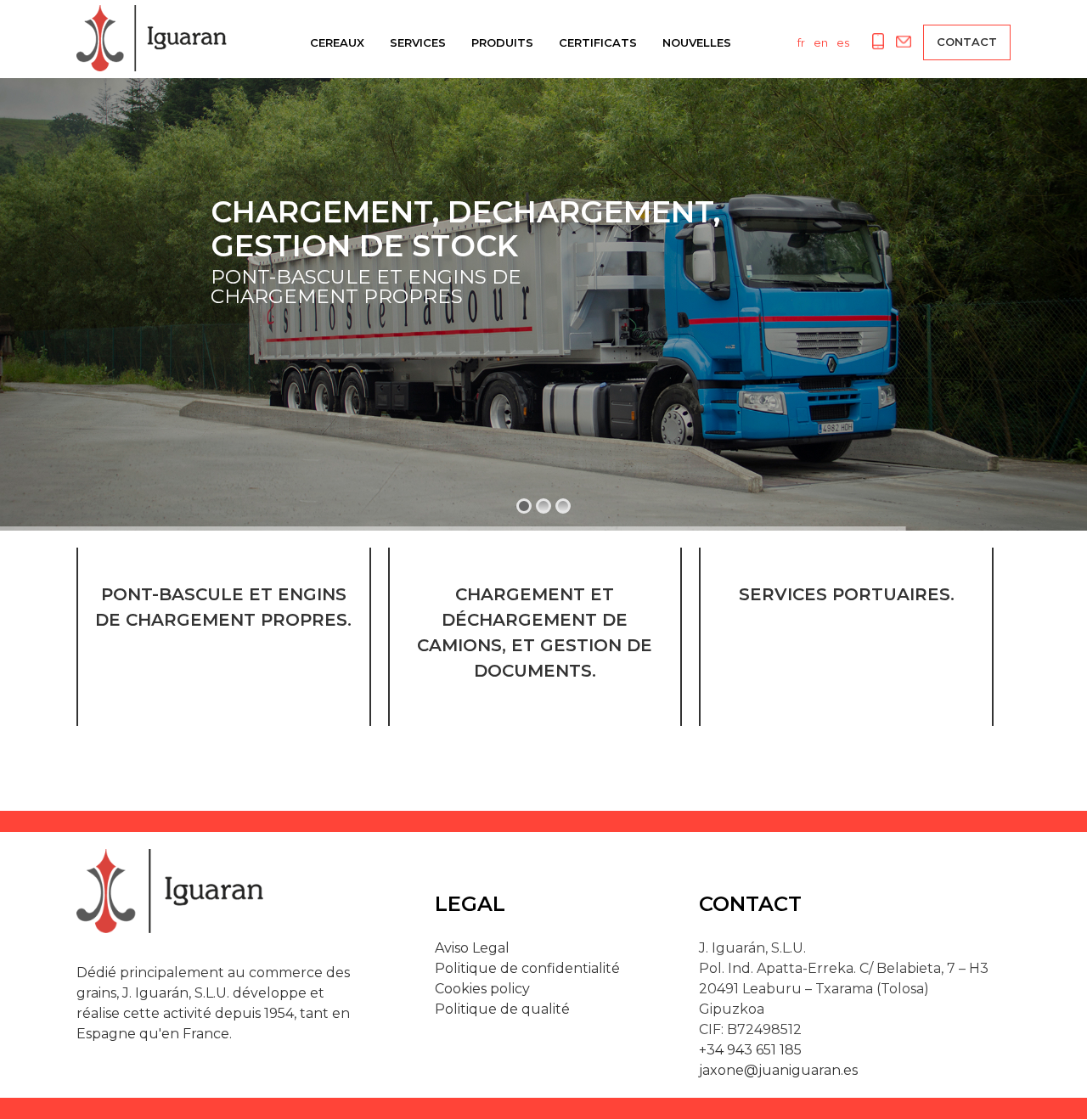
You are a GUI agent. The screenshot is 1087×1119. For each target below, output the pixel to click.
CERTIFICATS (598, 42)
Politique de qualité (502, 1009)
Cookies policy (482, 989)
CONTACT (967, 41)
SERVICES (418, 42)
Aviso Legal (472, 948)
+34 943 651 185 (750, 1050)
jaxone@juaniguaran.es (778, 1070)
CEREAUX (337, 42)
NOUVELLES (696, 42)
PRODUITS (502, 42)
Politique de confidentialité (527, 968)
